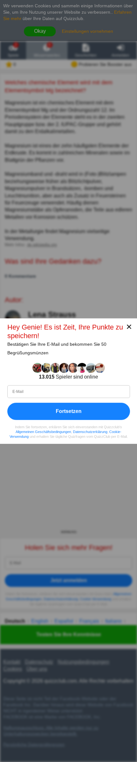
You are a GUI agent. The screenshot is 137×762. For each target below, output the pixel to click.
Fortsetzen (69, 411)
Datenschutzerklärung (90, 431)
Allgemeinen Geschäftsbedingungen (43, 431)
